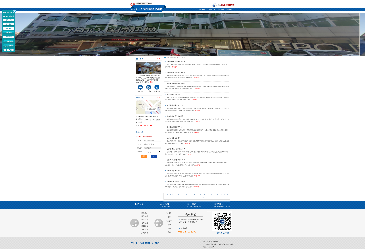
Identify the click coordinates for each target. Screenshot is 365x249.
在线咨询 (140, 91)
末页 (203, 197)
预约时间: (140, 152)
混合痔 (169, 221)
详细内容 (174, 67)
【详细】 (152, 82)
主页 (176, 58)
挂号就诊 (148, 91)
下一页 (198, 197)
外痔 (169, 217)
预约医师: (140, 148)
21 (193, 197)
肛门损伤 (182, 58)
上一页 (171, 194)
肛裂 (169, 228)
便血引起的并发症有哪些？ (176, 116)
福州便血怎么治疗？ (174, 171)
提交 (154, 156)
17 (221, 194)
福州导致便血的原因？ (174, 94)
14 (211, 194)
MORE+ (159, 58)
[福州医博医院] (148, 68)
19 (227, 194)
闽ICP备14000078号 (208, 247)
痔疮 (169, 225)
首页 (166, 194)
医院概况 (144, 213)
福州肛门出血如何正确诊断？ (177, 181)
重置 (143, 156)
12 (204, 194)
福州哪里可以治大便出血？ (176, 105)
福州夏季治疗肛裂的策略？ (176, 160)
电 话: (140, 144)
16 (217, 194)
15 (214, 194)
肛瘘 (169, 232)
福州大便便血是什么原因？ (176, 61)
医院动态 (144, 216)
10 (200, 194)
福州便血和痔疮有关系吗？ (176, 83)
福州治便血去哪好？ (174, 138)
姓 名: (140, 140)
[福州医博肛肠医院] (145, 243)
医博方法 (212, 9)
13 (208, 194)
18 (224, 194)
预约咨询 (221, 9)
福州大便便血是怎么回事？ (176, 72)
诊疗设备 (202, 9)
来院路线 (229, 9)
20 (190, 197)
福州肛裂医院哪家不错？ (175, 127)
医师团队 (144, 220)
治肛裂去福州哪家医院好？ (176, 149)
